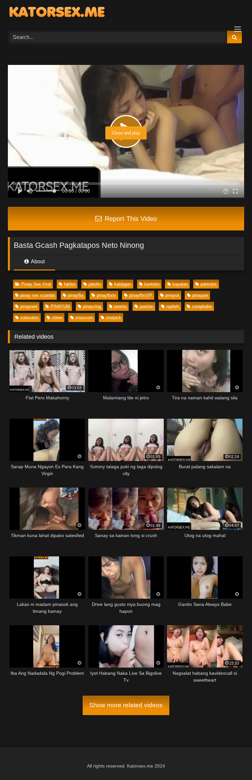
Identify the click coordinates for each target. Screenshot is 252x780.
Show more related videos (126, 705)
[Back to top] (231, 760)
